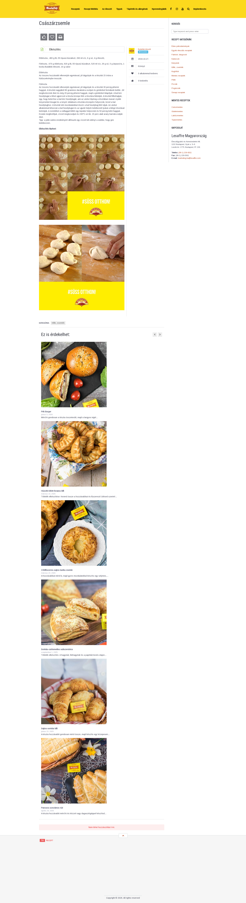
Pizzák (174, 84)
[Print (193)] (60, 37)
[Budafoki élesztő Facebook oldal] (171, 9)
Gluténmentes (177, 111)
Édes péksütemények (180, 46)
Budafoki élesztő (144, 49)
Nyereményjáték (159, 9)
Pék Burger (46, 411)
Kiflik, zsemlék (177, 67)
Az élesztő (107, 9)
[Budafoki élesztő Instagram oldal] (177, 9)
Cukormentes (177, 107)
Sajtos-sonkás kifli (49, 728)
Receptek (75, 9)
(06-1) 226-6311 (185, 152)
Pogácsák (176, 88)
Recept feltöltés (91, 9)
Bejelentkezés (199, 9)
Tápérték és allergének (137, 9)
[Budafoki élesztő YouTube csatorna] (183, 9)
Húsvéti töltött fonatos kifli (52, 491)
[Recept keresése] (188, 9)
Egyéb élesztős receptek (182, 50)
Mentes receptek (178, 76)
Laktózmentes (177, 115)
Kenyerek (175, 63)
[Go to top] (123, 835)
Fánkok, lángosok (179, 55)
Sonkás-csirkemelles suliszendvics (57, 649)
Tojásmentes (177, 120)
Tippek (119, 9)
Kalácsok (176, 59)
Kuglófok (175, 71)
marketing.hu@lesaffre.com (189, 158)
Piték (174, 80)
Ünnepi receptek (178, 92)
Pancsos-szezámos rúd (52, 808)
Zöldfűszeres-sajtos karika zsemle (57, 570)
